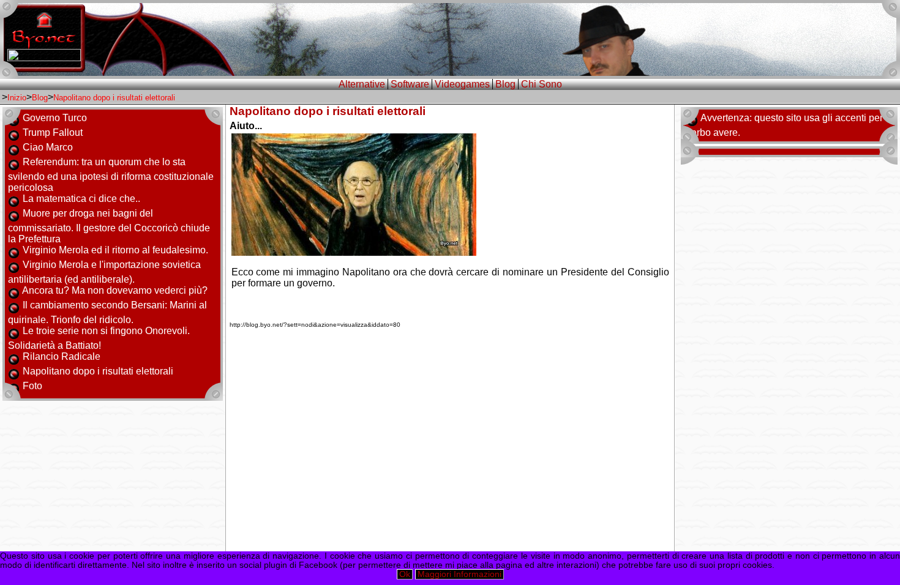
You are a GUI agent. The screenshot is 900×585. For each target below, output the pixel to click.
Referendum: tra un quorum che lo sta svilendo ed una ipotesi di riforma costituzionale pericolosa (111, 175)
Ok (404, 574)
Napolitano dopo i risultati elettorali (114, 97)
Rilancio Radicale (61, 356)
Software (410, 84)
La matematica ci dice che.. (81, 198)
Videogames (462, 84)
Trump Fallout (53, 132)
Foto (32, 386)
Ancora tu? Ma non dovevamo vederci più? (115, 290)
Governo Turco (55, 118)
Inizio (16, 97)
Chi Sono (541, 84)
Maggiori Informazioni (459, 574)
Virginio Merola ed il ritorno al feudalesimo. (115, 250)
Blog (505, 84)
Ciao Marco (48, 147)
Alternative (362, 84)
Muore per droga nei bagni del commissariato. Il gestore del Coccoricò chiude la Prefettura (109, 226)
